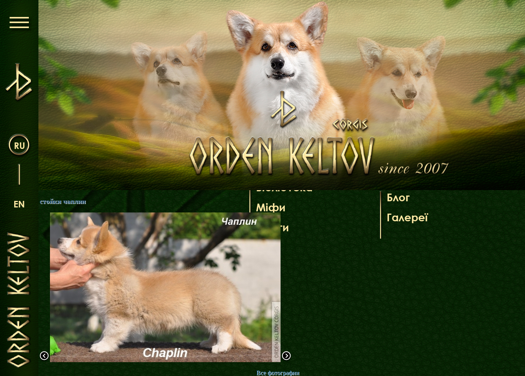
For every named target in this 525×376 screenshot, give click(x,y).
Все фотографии (277, 372)
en (19, 203)
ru (19, 145)
